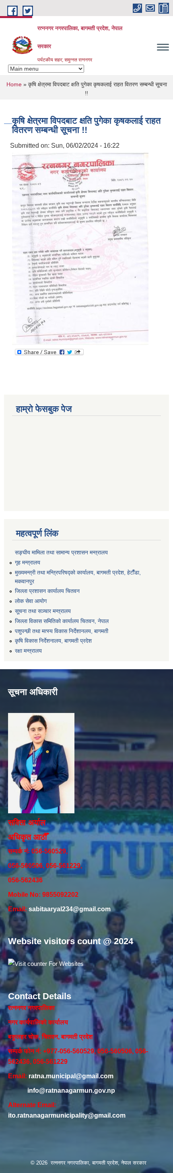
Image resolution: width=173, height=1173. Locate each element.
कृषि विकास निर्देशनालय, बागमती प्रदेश (53, 640)
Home (14, 84)
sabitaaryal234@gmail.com (70, 909)
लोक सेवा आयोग (31, 601)
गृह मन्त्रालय (27, 562)
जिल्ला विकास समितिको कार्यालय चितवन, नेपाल (62, 621)
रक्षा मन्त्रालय (28, 651)
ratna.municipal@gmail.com (71, 1076)
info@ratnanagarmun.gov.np (71, 1090)
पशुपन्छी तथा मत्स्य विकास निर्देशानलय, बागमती (61, 631)
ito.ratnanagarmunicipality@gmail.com (67, 1115)
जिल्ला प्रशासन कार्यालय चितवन (47, 591)
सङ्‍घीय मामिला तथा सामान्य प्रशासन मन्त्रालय (61, 552)
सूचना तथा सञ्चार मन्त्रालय (43, 611)
